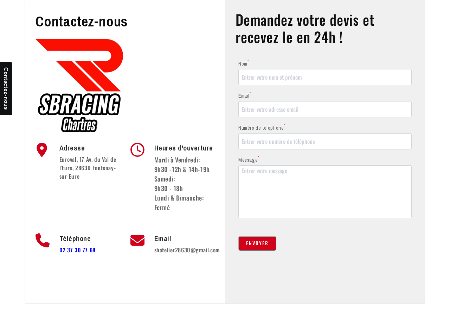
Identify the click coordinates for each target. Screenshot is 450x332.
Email (244, 95)
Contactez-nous (6, 88)
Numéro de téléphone (261, 127)
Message (248, 159)
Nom (243, 63)
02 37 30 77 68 (77, 250)
